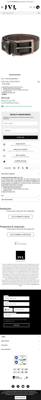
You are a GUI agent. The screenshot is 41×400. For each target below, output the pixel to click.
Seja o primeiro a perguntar (20, 235)
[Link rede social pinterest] (28, 386)
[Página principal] (10, 7)
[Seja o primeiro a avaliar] (6, 84)
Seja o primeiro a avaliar (20, 217)
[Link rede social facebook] (13, 386)
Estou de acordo (20, 397)
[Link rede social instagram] (18, 386)
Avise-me (20, 137)
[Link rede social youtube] (23, 386)
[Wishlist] (30, 7)
